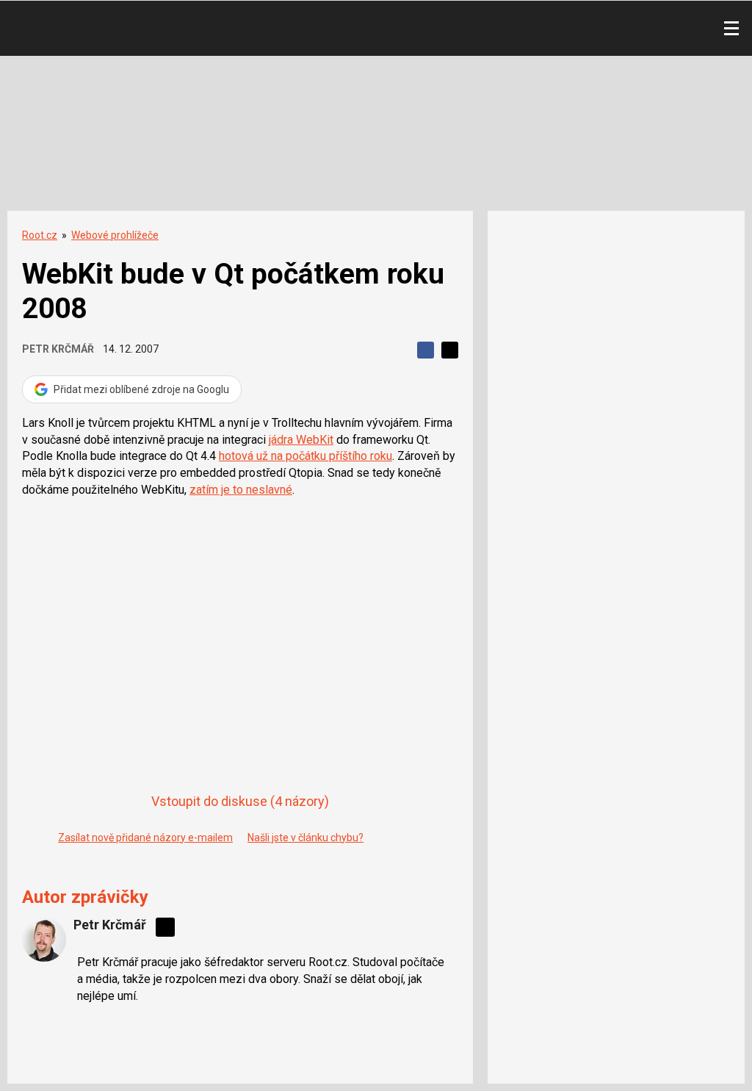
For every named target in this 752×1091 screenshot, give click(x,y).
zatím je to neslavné (240, 490)
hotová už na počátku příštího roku (305, 456)
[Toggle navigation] (731, 28)
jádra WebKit (301, 440)
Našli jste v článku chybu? (305, 837)
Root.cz (39, 235)
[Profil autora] (44, 940)
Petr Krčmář (58, 349)
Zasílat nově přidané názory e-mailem (145, 837)
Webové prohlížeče (115, 235)
